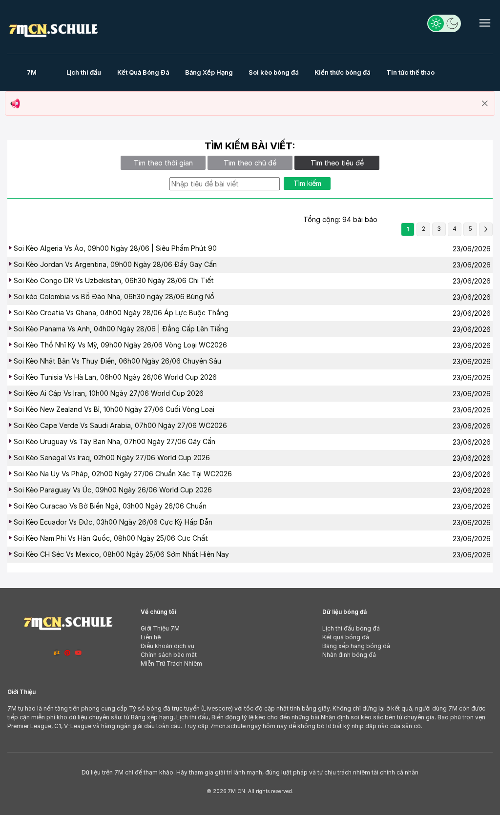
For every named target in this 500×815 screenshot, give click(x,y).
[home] (53, 28)
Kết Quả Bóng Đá (143, 72)
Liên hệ (151, 637)
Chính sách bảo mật (169, 654)
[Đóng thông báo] (485, 103)
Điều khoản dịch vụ (167, 646)
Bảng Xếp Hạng (209, 72)
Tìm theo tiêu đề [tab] (337, 163)
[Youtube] (78, 652)
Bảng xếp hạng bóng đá (356, 646)
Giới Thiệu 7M (160, 628)
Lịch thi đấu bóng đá (351, 628)
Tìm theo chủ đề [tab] (250, 163)
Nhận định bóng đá (349, 654)
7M (32, 72)
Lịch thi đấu (83, 72)
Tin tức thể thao (410, 72)
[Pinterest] (67, 652)
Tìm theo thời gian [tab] (163, 163)
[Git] (57, 652)
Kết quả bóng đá (345, 637)
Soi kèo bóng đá (274, 72)
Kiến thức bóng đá (342, 72)
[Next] (486, 229)
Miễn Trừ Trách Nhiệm (171, 663)
